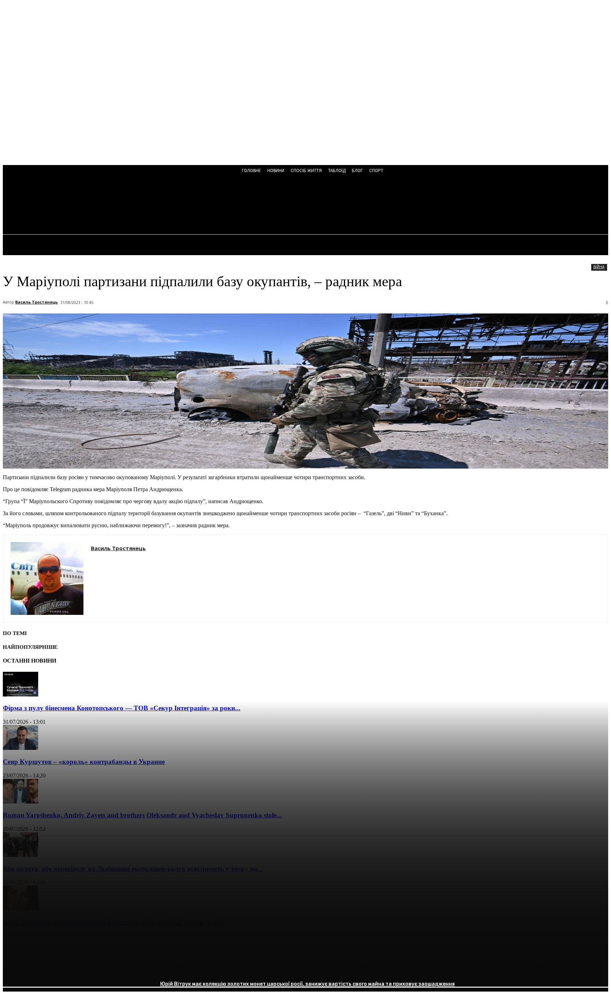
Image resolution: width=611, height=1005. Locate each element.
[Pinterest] (65, 968)
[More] (117, 967)
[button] (190, 205)
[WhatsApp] (91, 968)
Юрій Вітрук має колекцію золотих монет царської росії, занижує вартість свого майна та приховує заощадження (307, 984)
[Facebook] (14, 968)
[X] (40, 968)
